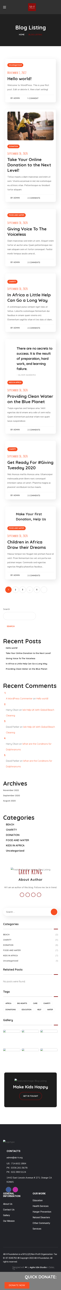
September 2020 (11, 795)
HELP (39, 1009)
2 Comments (34, 198)
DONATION (13, 146)
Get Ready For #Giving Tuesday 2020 (30, 465)
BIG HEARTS (22, 1003)
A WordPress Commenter (19, 698)
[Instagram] (15, 1189)
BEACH (10, 824)
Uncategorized (15, 65)
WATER (50, 1009)
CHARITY (12, 282)
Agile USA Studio (38, 1267)
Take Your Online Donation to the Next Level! (29, 165)
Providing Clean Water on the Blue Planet (30, 399)
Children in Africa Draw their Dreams (26, 544)
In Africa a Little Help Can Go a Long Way (29, 297)
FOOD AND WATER (16, 215)
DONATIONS (11, 1009)
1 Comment (33, 98)
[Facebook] (8, 1189)
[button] (17, 1285)
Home (22, 34)
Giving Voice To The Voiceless (20, 658)
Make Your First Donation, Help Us (31, 516)
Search (6, 609)
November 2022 (11, 790)
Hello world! (19, 78)
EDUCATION (26, 1009)
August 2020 (9, 800)
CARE (35, 1003)
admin (16, 98)
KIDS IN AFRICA (15, 382)
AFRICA (8, 1003)
